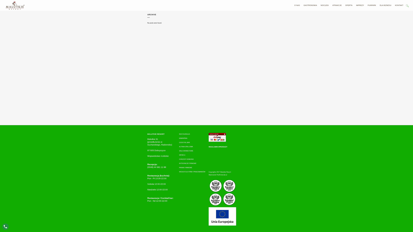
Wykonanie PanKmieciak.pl (218, 175)
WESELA (182, 155)
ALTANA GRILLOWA (186, 146)
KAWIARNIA (183, 138)
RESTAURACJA (184, 134)
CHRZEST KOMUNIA (186, 159)
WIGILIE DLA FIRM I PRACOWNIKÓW (192, 172)
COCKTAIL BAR (184, 142)
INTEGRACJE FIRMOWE (187, 163)
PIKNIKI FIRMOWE (185, 167)
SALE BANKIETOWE (186, 151)
